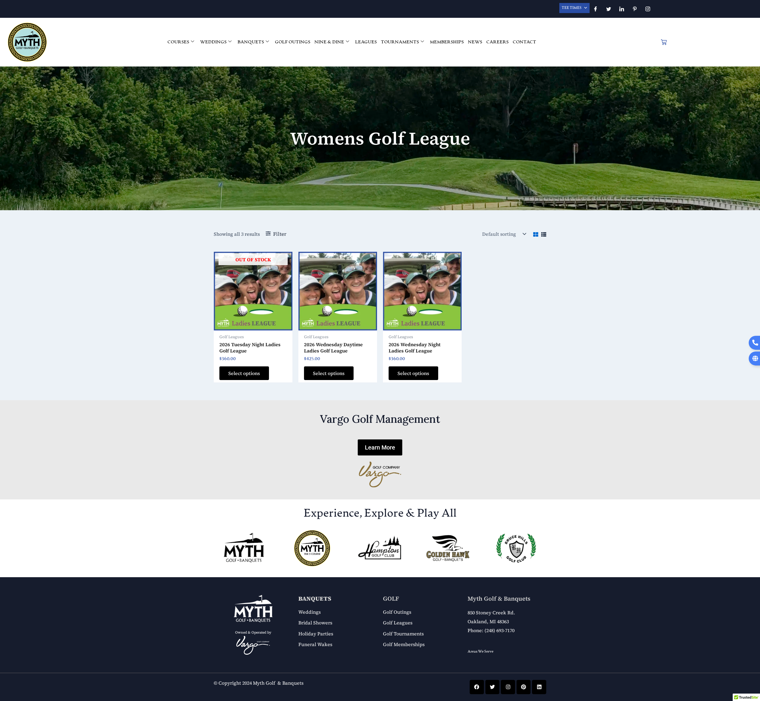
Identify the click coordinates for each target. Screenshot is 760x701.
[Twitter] (608, 8)
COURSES (178, 42)
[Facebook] (595, 8)
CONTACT (524, 42)
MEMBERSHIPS (447, 42)
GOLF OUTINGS (292, 42)
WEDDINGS (213, 42)
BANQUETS (251, 42)
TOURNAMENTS (400, 42)
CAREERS (497, 42)
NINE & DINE (329, 42)
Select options (244, 373)
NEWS (475, 42)
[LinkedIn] (621, 8)
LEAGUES (366, 42)
